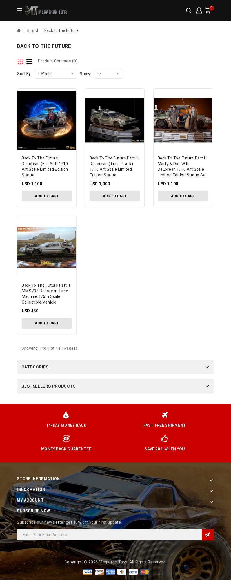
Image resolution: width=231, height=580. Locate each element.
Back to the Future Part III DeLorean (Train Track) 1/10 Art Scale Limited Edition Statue (114, 166)
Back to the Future (61, 30)
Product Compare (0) (58, 61)
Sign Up (208, 534)
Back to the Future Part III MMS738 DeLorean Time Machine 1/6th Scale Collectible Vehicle (46, 293)
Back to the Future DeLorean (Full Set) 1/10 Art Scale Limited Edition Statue (45, 166)
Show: (85, 74)
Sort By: (24, 74)
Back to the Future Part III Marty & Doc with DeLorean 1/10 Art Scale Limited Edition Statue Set (182, 166)
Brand (32, 30)
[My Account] (199, 10)
